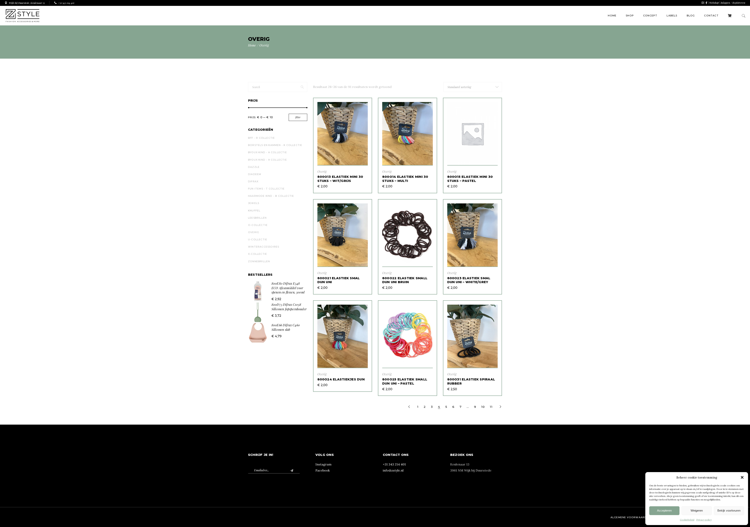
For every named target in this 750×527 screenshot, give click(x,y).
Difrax (253, 181)
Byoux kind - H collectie (267, 159)
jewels (253, 203)
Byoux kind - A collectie (267, 152)
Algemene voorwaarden (631, 517)
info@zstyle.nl (393, 470)
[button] (742, 477)
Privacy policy (704, 519)
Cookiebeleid (687, 519)
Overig (322, 171)
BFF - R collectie (261, 137)
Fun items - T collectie (266, 188)
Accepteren (664, 510)
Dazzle (254, 167)
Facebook (322, 470)
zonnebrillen (259, 261)
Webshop (714, 2)
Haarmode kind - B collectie (271, 195)
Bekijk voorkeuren (728, 510)
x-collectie (257, 253)
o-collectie (258, 225)
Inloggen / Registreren (733, 2)
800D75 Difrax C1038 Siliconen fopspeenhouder (289, 306)
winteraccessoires (263, 246)
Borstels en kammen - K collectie (275, 145)
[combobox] (472, 87)
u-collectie (257, 239)
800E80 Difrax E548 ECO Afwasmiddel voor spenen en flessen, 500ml (287, 287)
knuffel (254, 210)
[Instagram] (703, 2)
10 (483, 407)
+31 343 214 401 (394, 464)
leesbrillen (257, 217)
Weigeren (697, 510)
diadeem (254, 174)
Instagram (323, 464)
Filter (298, 117)
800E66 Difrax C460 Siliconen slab (285, 327)
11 (491, 407)
